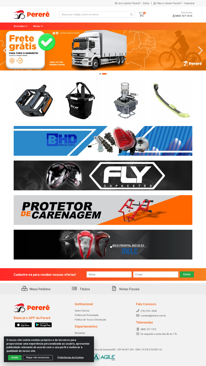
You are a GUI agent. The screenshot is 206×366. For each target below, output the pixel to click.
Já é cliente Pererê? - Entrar (133, 3)
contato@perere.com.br (153, 315)
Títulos (84, 289)
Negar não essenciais (37, 357)
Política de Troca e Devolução (90, 319)
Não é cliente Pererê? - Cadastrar (176, 3)
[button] (101, 74)
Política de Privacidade (86, 315)
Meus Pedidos (40, 289)
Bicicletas (80, 333)
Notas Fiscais (129, 289)
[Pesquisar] (131, 14)
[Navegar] (5, 50)
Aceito (14, 357)
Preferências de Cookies (70, 357)
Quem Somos (82, 310)
